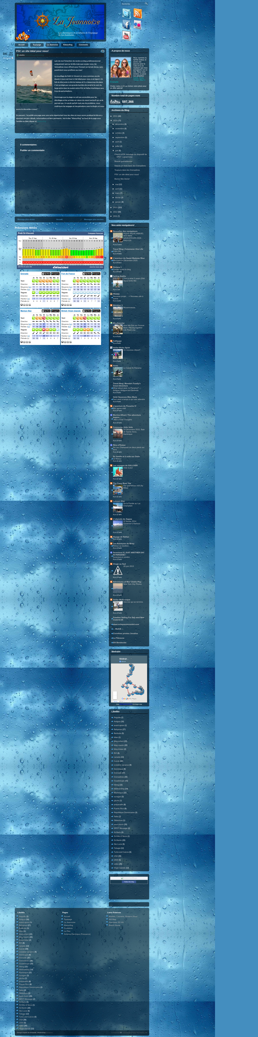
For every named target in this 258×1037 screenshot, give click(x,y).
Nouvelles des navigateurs (125, 231)
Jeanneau (125, 1032)
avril (117, 189)
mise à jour (128, 468)
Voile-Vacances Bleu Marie (125, 397)
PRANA (116, 294)
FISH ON (117, 251)
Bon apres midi (119, 408)
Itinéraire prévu (125, 704)
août (117, 142)
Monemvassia (129, 307)
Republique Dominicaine (124, 812)
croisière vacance (121, 765)
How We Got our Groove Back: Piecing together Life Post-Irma (133, 327)
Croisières (68, 928)
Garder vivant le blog (122, 269)
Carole (117, 761)
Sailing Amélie (119, 276)
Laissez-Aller (119, 501)
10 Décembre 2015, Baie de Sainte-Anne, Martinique (134, 431)
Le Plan (67, 931)
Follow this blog (129, 882)
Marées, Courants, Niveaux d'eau (123, 916)
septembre (120, 137)
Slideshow (118, 820)
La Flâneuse (118, 638)
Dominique (118, 769)
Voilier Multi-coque (121, 600)
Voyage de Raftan (121, 537)
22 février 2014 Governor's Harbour (131, 522)
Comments (83, 45)
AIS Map (112, 919)
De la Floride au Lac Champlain (132, 504)
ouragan (117, 796)
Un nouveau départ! (131, 350)
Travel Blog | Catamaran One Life (128, 249)
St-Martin (118, 840)
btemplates (49, 1032)
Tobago (117, 848)
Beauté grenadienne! (123, 161)
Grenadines (29, 55)
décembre (119, 124)
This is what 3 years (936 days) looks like (134, 279)
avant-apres (119, 725)
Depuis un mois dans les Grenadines (130, 166)
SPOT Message (120, 828)
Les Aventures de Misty (123, 543)
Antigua (117, 721)
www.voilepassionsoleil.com (126, 624)
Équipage (68, 919)
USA (116, 856)
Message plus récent (26, 219)
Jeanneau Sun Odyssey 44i (138, 1032)
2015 (115, 116)
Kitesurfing (67, 45)
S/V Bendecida (119, 642)
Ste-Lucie (118, 844)
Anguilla (117, 717)
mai (117, 184)
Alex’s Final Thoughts (123, 419)
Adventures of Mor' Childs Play (127, 582)
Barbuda (117, 733)
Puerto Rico (119, 808)
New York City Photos (132, 584)
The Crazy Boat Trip (122, 483)
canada (117, 757)
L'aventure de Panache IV (124, 406)
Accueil (21, 45)
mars (117, 193)
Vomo (115, 366)
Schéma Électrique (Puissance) (77, 934)
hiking (116, 785)
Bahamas (118, 729)
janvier (118, 202)
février (118, 197)
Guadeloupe (119, 781)
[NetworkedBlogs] (129, 878)
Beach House (114, 925)
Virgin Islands (119, 868)
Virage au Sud (119, 564)
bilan (116, 737)
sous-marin (118, 824)
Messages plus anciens (93, 219)
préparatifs (118, 804)
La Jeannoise (52, 45)
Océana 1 (117, 267)
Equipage (37, 45)
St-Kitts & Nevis (120, 836)
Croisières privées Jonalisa (125, 633)
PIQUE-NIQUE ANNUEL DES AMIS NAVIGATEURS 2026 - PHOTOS (133, 236)
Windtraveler (119, 323)
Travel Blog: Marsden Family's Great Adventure (127, 384)
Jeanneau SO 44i (116, 922)
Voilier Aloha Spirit (121, 348)
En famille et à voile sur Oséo (126, 456)
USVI (116, 860)
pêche (116, 801)
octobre (118, 133)
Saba (116, 816)
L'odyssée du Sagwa (122, 519)
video (116, 864)
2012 (115, 212)
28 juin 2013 (128, 566)
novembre (119, 128)
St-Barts (117, 832)
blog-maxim (119, 745)
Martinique (118, 793)
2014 (115, 120)
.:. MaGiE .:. (118, 629)
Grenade (117, 773)
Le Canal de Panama (132, 368)
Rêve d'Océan (119, 445)
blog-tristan (118, 749)
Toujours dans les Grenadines (127, 170)
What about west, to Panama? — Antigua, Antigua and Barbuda (127, 389)
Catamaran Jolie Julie (123, 427)
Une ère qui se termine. (133, 602)
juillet (117, 146)
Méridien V (118, 305)
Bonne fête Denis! (122, 179)
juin (117, 150)
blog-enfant (119, 741)
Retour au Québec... (121, 546)
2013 (115, 207)
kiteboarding (39, 55)
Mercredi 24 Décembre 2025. (125, 260)
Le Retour (117, 459)
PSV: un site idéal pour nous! (32, 51)
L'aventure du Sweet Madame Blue (129, 258)
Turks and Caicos (121, 852)
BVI (115, 753)
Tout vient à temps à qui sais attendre (129, 399)
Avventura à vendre (121, 557)
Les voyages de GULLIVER (125, 465)
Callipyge (117, 341)
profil (123, 86)
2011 (115, 216)
